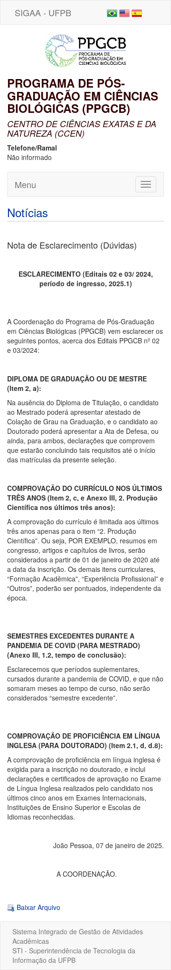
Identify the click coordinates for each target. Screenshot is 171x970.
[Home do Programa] (85, 49)
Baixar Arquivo (37, 907)
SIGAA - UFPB (43, 12)
